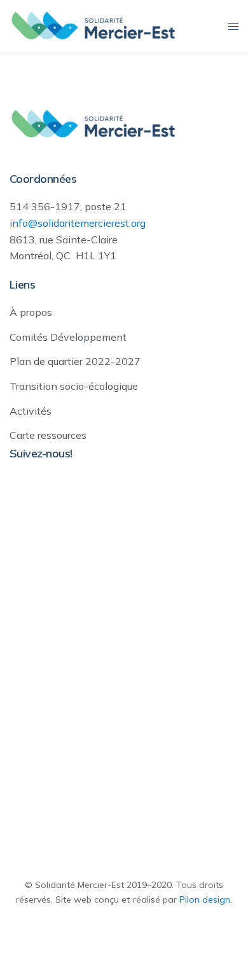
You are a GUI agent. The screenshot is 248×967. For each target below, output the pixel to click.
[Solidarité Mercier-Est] (93, 25)
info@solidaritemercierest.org (78, 223)
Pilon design (204, 899)
